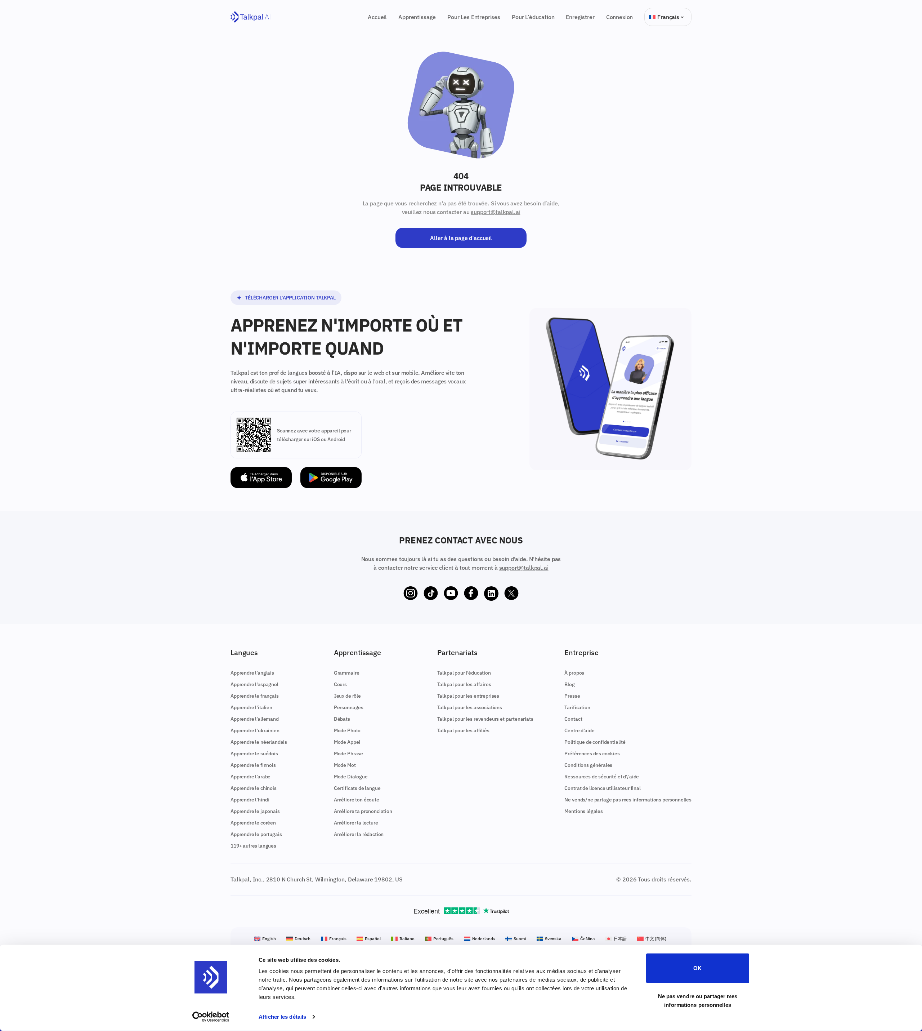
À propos (574, 673)
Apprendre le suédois (254, 753)
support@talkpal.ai (495, 211)
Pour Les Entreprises (473, 17)
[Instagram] (410, 593)
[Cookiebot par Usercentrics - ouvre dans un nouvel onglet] (210, 1017)
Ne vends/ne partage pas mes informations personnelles (628, 799)
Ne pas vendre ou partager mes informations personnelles (698, 1000)
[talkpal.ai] (250, 17)
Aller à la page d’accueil (461, 237)
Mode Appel (347, 742)
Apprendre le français (254, 696)
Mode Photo (347, 730)
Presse (572, 696)
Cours (340, 684)
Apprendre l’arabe (250, 776)
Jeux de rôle (347, 696)
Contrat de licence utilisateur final (602, 788)
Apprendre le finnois (253, 765)
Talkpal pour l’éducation (464, 673)
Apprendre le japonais (255, 811)
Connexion (619, 17)
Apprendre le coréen (253, 822)
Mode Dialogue (351, 776)
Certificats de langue (357, 788)
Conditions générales (588, 765)
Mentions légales (583, 811)
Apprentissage (417, 17)
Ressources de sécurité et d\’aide (601, 776)
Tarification (577, 707)
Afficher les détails (282, 1017)
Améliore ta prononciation (363, 811)
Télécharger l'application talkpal (290, 297)
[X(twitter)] (511, 593)
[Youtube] (451, 593)
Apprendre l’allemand (254, 719)
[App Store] (261, 477)
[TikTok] (431, 593)
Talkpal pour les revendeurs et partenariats (485, 719)
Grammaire (346, 673)
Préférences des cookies (591, 753)
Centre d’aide (579, 730)
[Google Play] (331, 477)
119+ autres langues (253, 846)
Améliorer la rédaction (359, 834)
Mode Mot (345, 765)
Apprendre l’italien (251, 707)
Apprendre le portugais (256, 834)
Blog (569, 684)
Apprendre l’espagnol (254, 684)
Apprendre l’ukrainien (254, 730)
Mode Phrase (348, 753)
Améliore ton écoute (356, 799)
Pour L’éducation (533, 17)
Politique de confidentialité (595, 742)
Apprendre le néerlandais (258, 742)
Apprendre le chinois (253, 788)
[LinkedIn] (491, 593)
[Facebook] (471, 593)
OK (697, 968)
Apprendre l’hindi (249, 799)
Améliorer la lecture (356, 822)
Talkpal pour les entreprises (468, 696)
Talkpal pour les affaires (464, 684)
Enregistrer (580, 17)
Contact (573, 719)
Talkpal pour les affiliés (463, 730)
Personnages (348, 707)
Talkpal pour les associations (469, 707)
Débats (342, 719)
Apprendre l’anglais (252, 673)
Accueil (377, 17)
